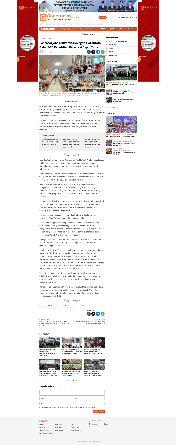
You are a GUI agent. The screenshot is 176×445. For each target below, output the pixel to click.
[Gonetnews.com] (55, 17)
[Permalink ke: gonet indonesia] (41, 52)
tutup (35, 1)
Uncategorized (114, 82)
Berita (108, 82)
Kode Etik (58, 424)
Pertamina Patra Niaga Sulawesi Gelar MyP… (124, 144)
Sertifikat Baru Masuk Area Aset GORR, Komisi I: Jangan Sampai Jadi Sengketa (50, 141)
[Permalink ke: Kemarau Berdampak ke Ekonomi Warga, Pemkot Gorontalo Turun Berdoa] (94, 364)
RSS (107, 424)
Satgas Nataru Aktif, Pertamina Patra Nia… (121, 136)
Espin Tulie (68, 306)
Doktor (43, 306)
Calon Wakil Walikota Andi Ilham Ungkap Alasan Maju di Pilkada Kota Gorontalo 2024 (89, 321)
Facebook (94, 424)
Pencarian (103, 17)
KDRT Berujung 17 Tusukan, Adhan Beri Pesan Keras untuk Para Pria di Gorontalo (108, 29)
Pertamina (112, 45)
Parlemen (120, 98)
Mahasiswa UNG (79, 306)
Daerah (120, 90)
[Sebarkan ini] (89, 52)
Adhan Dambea (113, 55)
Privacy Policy (60, 427)
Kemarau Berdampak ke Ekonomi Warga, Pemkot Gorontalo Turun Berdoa (92, 373)
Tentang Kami (44, 430)
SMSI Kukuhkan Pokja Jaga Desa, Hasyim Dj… (120, 85)
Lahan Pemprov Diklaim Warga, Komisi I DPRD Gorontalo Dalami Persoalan (93, 351)
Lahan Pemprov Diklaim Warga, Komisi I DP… (124, 100)
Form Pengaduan (76, 430)
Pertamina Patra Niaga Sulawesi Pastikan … (124, 153)
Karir (72, 424)
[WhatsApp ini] (103, 52)
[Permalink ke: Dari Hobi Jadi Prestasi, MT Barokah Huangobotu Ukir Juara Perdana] (72, 364)
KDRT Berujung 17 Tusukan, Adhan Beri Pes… (123, 93)
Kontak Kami (59, 430)
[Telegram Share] (98, 52)
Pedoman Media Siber (46, 433)
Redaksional (75, 427)
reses (111, 52)
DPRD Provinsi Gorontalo (54, 306)
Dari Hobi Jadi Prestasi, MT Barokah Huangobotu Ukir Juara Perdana (71, 373)
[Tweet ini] (93, 52)
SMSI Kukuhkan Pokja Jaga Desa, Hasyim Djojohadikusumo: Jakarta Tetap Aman (48, 352)
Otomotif (113, 134)
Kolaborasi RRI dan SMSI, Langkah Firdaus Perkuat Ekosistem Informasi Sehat (48, 373)
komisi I (111, 48)
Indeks (41, 424)
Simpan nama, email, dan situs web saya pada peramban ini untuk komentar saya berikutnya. (70, 407)
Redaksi (42, 427)
